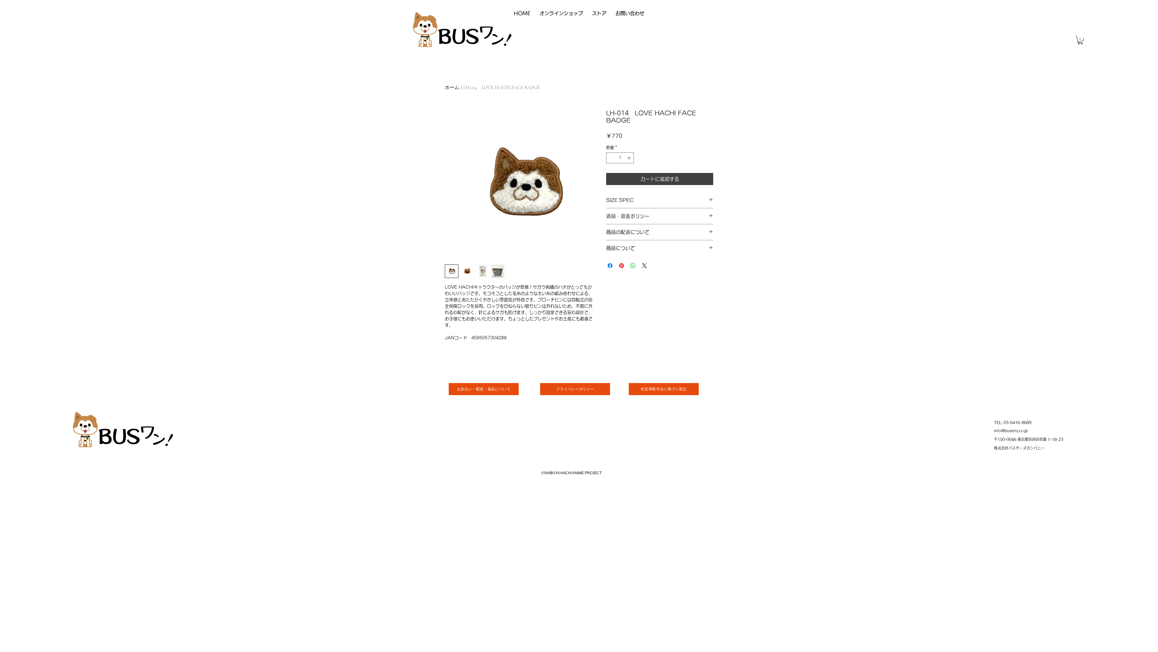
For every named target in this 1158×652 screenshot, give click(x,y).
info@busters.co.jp (1011, 430)
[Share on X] (644, 265)
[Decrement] (610, 158)
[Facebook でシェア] (610, 265)
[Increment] (629, 158)
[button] (1080, 40)
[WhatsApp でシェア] (633, 265)
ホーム (452, 88)
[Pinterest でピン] (621, 265)
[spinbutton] (620, 158)
